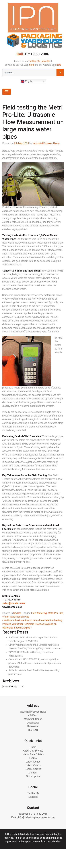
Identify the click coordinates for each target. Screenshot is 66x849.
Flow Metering (39, 613)
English (28, 81)
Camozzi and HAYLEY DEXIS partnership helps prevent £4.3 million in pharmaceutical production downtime (34, 663)
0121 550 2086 (39, 813)
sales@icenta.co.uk (13, 603)
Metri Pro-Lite (55, 613)
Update (17, 613)
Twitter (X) (34, 61)
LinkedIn (45, 61)
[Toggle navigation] (6, 92)
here (31, 64)
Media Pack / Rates (33, 754)
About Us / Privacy (33, 750)
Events (33, 758)
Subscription (33, 776)
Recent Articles (33, 769)
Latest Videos (33, 765)
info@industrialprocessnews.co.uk (36, 817)
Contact (33, 772)
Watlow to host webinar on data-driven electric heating (32, 620)
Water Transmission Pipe (15, 616)
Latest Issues (33, 761)
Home (33, 747)
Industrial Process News (46, 143)
